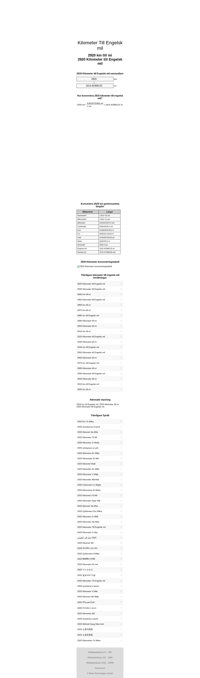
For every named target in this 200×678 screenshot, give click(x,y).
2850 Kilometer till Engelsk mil (91, 299)
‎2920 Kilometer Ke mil (87, 564)
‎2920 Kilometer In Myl (87, 532)
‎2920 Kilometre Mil (86, 613)
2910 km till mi (84, 331)
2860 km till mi (84, 305)
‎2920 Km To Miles (85, 421)
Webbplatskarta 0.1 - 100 (100, 652)
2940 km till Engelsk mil (88, 347)
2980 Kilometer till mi (87, 368)
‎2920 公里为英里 (85, 629)
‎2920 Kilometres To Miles (89, 640)
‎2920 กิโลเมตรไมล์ (85, 602)
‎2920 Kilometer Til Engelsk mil (91, 581)
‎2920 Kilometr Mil (85, 543)
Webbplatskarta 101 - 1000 (100, 657)
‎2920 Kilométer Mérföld (88, 479)
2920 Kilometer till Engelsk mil (91, 336)
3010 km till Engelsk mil (88, 384)
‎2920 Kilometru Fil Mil (87, 495)
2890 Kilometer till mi (87, 321)
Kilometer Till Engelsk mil (100, 45)
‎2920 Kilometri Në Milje (88, 596)
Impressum (100, 668)
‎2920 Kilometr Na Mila (87, 506)
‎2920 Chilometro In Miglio (89, 485)
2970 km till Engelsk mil (88, 363)
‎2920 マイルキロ (85, 569)
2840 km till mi (84, 294)
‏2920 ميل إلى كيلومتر (86, 537)
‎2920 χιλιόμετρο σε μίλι (87, 448)
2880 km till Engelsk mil (88, 315)
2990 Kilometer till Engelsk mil (91, 373)
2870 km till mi (84, 310)
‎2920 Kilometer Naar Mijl (88, 501)
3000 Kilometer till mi (87, 379)
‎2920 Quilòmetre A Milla (88, 553)
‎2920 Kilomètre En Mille (88, 469)
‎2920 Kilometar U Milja (87, 474)
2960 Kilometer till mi (87, 358)
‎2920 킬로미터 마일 (86, 575)
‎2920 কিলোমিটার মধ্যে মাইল (87, 548)
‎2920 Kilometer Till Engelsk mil (91, 527)
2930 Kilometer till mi (87, 342)
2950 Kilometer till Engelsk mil (91, 352)
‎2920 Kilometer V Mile (87, 591)
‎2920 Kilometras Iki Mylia (88, 490)
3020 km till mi (84, 389)
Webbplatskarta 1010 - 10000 (100, 663)
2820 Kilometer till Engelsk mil (91, 284)
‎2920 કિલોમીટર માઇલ (86, 608)
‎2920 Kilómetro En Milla (88, 453)
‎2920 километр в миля (88, 586)
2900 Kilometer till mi (87, 326)
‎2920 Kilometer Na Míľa (88, 522)
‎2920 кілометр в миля (87, 619)
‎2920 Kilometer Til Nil (87, 437)
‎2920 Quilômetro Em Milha (89, 511)
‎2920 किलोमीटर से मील (86, 559)
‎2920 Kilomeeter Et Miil (88, 458)
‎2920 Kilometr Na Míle (87, 432)
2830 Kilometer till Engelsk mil (91, 289)
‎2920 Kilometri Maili (86, 464)
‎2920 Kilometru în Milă (87, 516)
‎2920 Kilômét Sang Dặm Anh (90, 624)
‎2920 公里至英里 (85, 635)
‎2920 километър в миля (88, 427)
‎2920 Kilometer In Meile (88, 442)
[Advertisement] (100, 18)
